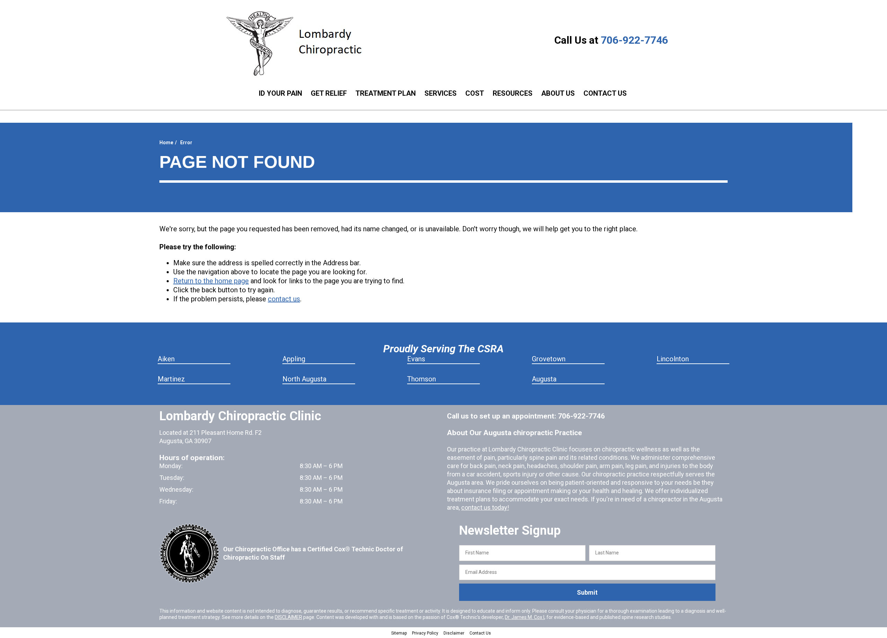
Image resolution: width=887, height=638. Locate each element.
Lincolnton (673, 359)
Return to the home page (211, 281)
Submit (587, 592)
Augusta (544, 379)
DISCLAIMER (288, 617)
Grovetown (548, 359)
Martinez (171, 379)
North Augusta (304, 379)
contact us (284, 299)
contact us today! (485, 507)
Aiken (166, 359)
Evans (416, 359)
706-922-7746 (634, 40)
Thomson (421, 379)
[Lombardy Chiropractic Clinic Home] (299, 43)
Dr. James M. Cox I (524, 617)
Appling (293, 359)
